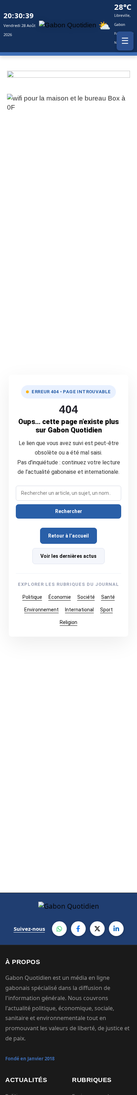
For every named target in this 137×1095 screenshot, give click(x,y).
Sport (106, 609)
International (79, 609)
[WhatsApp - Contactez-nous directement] (59, 928)
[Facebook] (78, 928)
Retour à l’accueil (68, 536)
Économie (59, 597)
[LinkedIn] (116, 928)
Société (86, 597)
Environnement (41, 609)
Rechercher (68, 511)
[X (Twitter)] (97, 928)
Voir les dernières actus (68, 556)
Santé (108, 597)
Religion (68, 622)
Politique (32, 597)
